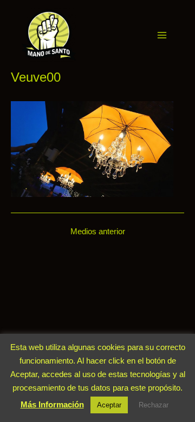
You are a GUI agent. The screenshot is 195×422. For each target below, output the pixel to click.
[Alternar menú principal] (162, 35)
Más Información (52, 404)
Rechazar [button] (153, 405)
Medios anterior (97, 232)
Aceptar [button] (109, 405)
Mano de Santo (90, 35)
